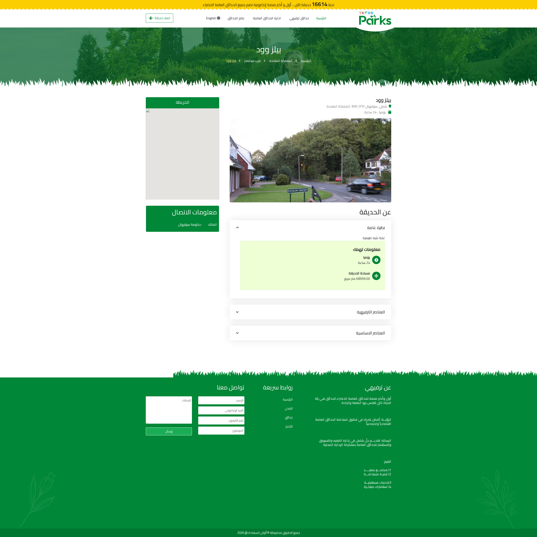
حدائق (289, 417)
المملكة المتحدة (281, 61)
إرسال (168, 431)
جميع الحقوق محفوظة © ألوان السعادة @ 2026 (268, 533)
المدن (289, 408)
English (211, 18)
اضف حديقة (162, 18)
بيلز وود (231, 61)
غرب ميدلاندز (252, 61)
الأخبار (289, 426)
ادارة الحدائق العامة (267, 18)
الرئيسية (321, 18)
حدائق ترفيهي (299, 18)
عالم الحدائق (236, 18)
